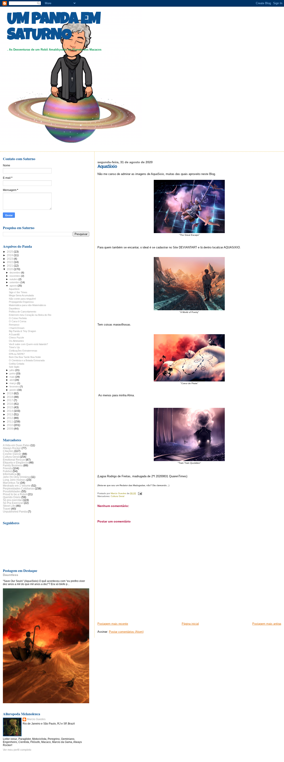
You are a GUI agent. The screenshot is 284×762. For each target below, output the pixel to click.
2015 (10, 407)
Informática (9, 474)
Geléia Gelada (16, 363)
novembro (15, 276)
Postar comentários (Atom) (126, 631)
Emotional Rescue (14, 459)
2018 (10, 396)
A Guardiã (14, 334)
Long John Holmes (14, 479)
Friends (7, 468)
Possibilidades (12, 491)
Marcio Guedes (36, 719)
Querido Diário (12, 497)
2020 (10, 269)
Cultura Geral (117, 496)
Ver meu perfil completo (17, 749)
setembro (15, 282)
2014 (10, 410)
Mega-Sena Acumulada (21, 295)
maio (12, 376)
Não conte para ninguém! (22, 298)
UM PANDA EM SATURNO (53, 28)
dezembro (15, 272)
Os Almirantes (16, 341)
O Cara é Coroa (17, 321)
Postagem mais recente (112, 623)
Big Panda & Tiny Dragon (22, 331)
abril (12, 380)
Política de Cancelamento (22, 311)
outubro (14, 279)
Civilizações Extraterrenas (23, 350)
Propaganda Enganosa (21, 301)
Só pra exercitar (12, 500)
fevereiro (15, 386)
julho (12, 370)
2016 (10, 403)
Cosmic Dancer (12, 453)
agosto (14, 285)
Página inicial (190, 623)
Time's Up (14, 347)
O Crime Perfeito (18, 318)
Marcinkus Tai (11, 482)
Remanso (14, 324)
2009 (10, 428)
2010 (10, 425)
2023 (10, 258)
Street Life (9, 505)
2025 (10, 251)
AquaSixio (14, 289)
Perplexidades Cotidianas (18, 488)
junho (13, 373)
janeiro (13, 390)
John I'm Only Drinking (16, 476)
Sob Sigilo (14, 366)
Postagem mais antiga (266, 623)
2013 (10, 414)
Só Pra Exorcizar (13, 502)
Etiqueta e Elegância (15, 462)
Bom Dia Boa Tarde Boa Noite (25, 357)
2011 (10, 421)
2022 (10, 262)
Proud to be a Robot (15, 494)
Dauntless (14, 308)
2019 (10, 393)
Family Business (13, 465)
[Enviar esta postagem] (139, 493)
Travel (6, 508)
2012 (10, 417)
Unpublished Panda (15, 511)
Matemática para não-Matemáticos (27, 305)
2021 (10, 265)
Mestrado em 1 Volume (17, 485)
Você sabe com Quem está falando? (28, 344)
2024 (10, 255)
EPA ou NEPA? (17, 354)
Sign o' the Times (18, 292)
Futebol (7, 471)
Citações (8, 451)
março (13, 383)
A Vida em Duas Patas (16, 445)
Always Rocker (12, 448)
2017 (10, 400)
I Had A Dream (16, 328)
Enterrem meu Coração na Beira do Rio (30, 315)
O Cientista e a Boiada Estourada (27, 360)
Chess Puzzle (16, 337)
